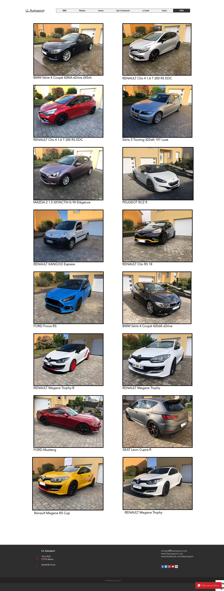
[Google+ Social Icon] (169, 566)
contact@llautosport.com (174, 550)
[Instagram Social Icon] (176, 566)
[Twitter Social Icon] (165, 566)
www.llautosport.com (172, 553)
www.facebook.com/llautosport (177, 556)
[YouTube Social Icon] (173, 566)
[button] (101, 10)
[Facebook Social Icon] (162, 566)
